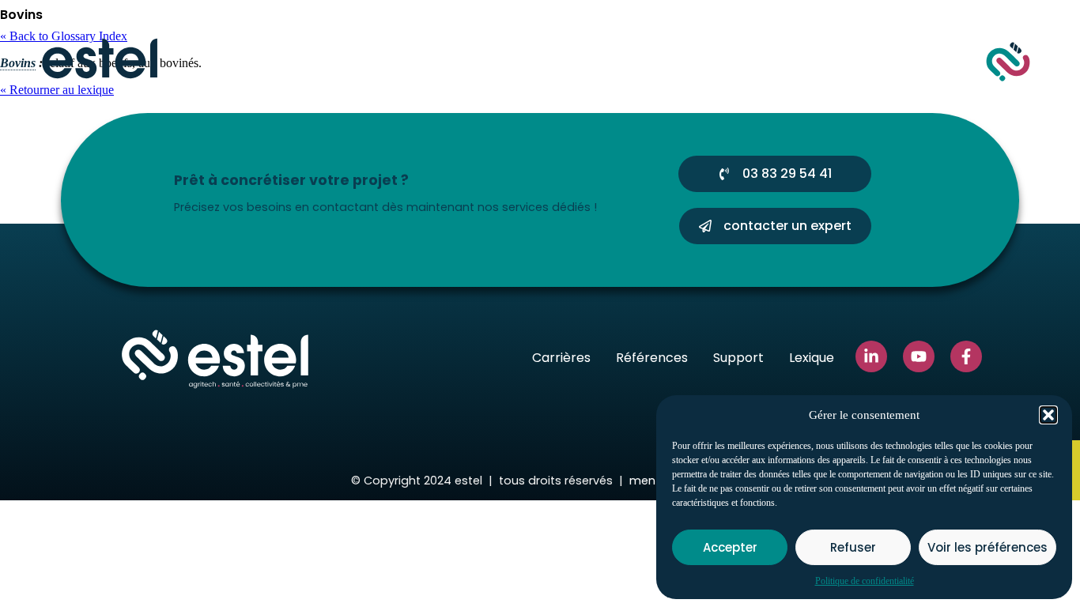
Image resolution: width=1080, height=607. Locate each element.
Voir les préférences (987, 547)
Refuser (853, 547)
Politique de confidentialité (864, 580)
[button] (1048, 415)
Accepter (730, 547)
